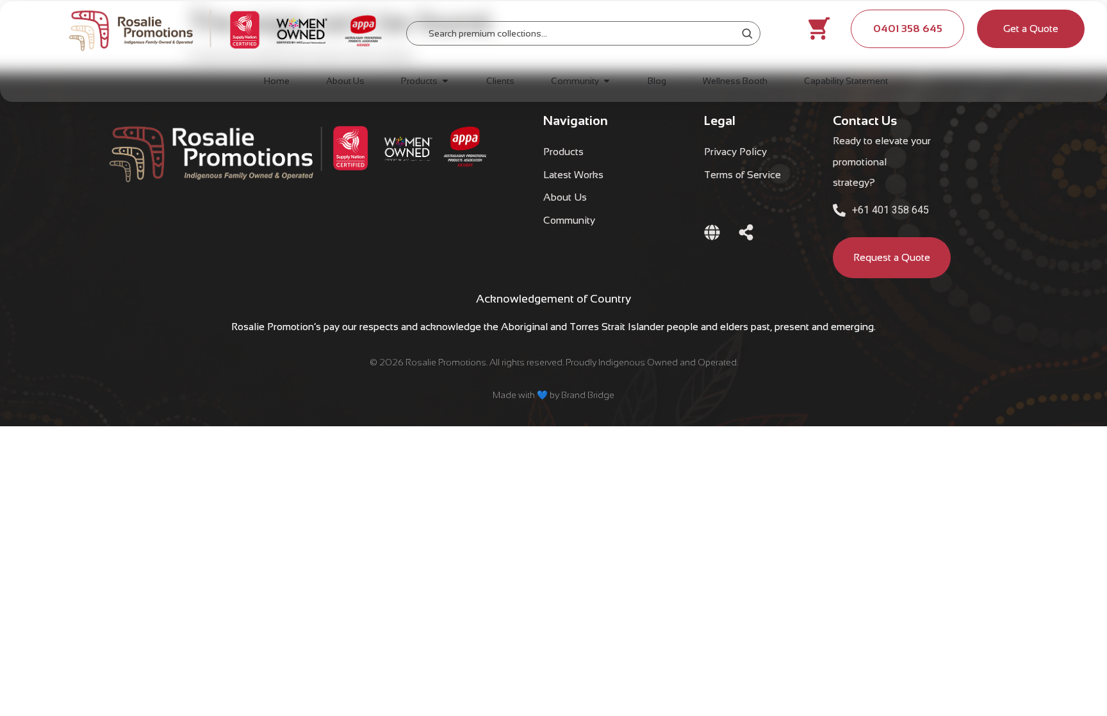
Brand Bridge (587, 395)
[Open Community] (606, 81)
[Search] (747, 33)
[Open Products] (445, 81)
